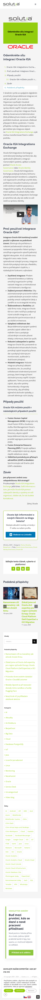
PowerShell (26, 876)
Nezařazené (10, 776)
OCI (12, 852)
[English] (29, 997)
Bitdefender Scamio (12, 819)
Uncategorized (12, 792)
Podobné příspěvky (15, 87)
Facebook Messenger (22, 835)
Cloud (8, 739)
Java (7, 755)
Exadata (30, 831)
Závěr (9, 83)
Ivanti (14, 844)
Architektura (11, 723)
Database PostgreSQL (15, 744)
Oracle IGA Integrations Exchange (22, 67)
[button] (5, 606)
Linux (8, 765)
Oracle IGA (19, 549)
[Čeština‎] (25, 997)
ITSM (7, 844)
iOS (27, 840)
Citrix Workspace (11, 831)
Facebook (8, 835)
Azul (31, 811)
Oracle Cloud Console (13, 864)
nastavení (28, 987)
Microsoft (18, 848)
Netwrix (27, 848)
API (19, 811)
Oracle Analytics (11, 856)
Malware (8, 848)
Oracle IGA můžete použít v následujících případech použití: (24, 79)
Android (13, 811)
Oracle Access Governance (24, 547)
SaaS (25, 880)
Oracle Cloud (29, 860)
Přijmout (8, 991)
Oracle (23, 545)
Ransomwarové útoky (13, 880)
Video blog (10, 797)
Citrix (25, 819)
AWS (25, 811)
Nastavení (31, 991)
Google (7, 840)
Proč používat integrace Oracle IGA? (22, 71)
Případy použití (14, 75)
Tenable (8, 884)
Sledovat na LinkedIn (22, 534)
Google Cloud (18, 840)
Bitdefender (17, 815)
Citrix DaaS (9, 823)
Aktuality (28, 545)
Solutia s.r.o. (25, 977)
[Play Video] (20, 214)
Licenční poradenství (14, 760)
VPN (15, 884)
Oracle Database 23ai (13, 872)
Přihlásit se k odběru (21, 952)
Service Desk (11, 787)
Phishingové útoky (12, 876)
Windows (8, 888)
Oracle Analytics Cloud (13, 860)
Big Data (9, 733)
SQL (31, 880)
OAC (7, 852)
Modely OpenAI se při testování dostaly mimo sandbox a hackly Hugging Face (18, 688)
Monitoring (10, 771)
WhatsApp (24, 884)
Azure (7, 815)
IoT (7, 749)
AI (6, 712)
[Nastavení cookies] (38, 997)
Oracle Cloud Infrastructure (15, 868)
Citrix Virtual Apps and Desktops (17, 827)
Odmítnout (19, 991)
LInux (27, 844)
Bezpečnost (6, 547)
